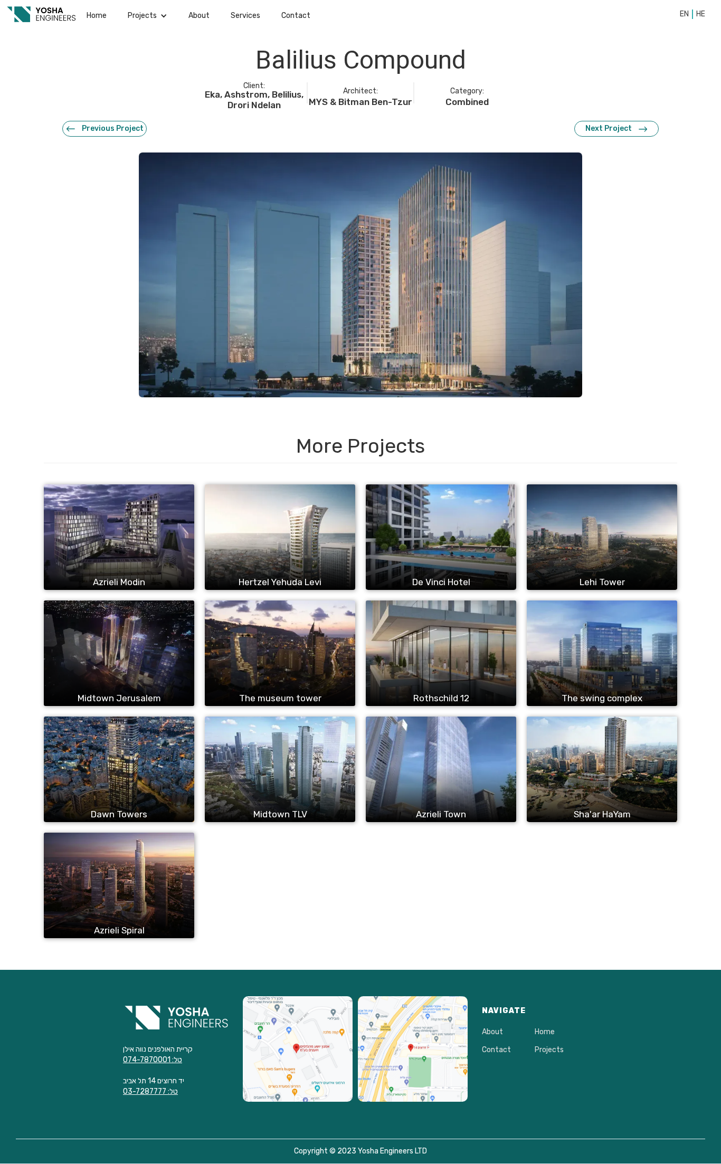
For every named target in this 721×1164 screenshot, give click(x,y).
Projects (549, 1050)
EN (684, 13)
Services (245, 15)
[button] (147, 16)
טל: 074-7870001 (152, 1059)
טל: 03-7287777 (150, 1091)
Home (97, 15)
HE (700, 13)
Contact (295, 15)
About (199, 15)
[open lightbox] (360, 274)
